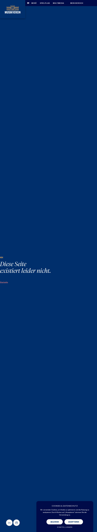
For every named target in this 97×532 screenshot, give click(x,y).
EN (9, 522)
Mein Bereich (76, 3)
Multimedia (58, 3)
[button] (32, 3)
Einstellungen (64, 527)
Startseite (4, 282)
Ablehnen (54, 521)
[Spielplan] (16, 522)
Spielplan (45, 3)
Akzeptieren (73, 521)
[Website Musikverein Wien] (12, 8)
